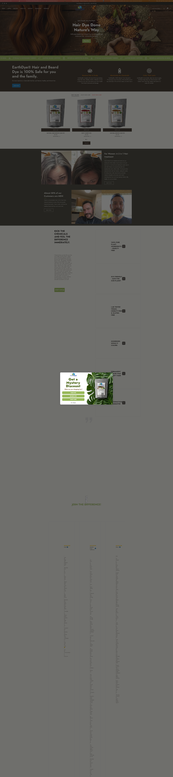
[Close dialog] (111, 374)
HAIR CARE (73, 399)
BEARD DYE (73, 396)
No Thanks (73, 403)
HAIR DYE (73, 393)
